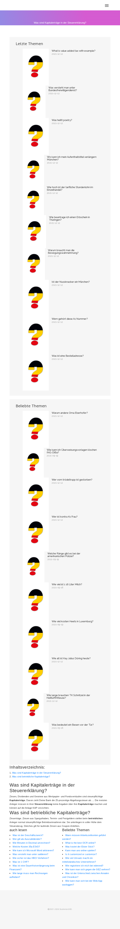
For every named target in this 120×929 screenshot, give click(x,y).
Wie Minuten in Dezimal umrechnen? (31, 843)
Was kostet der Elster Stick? (79, 846)
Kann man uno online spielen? (80, 850)
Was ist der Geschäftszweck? (28, 835)
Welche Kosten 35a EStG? (26, 846)
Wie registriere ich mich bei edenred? (84, 865)
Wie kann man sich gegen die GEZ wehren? (87, 869)
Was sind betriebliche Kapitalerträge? (31, 776)
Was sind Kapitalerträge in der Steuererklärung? (36, 773)
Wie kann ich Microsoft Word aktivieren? (33, 850)
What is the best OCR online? (80, 843)
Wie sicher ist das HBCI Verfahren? (31, 858)
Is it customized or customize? (81, 854)
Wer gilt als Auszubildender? (27, 839)
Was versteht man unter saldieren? (30, 854)
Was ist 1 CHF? (21, 862)
